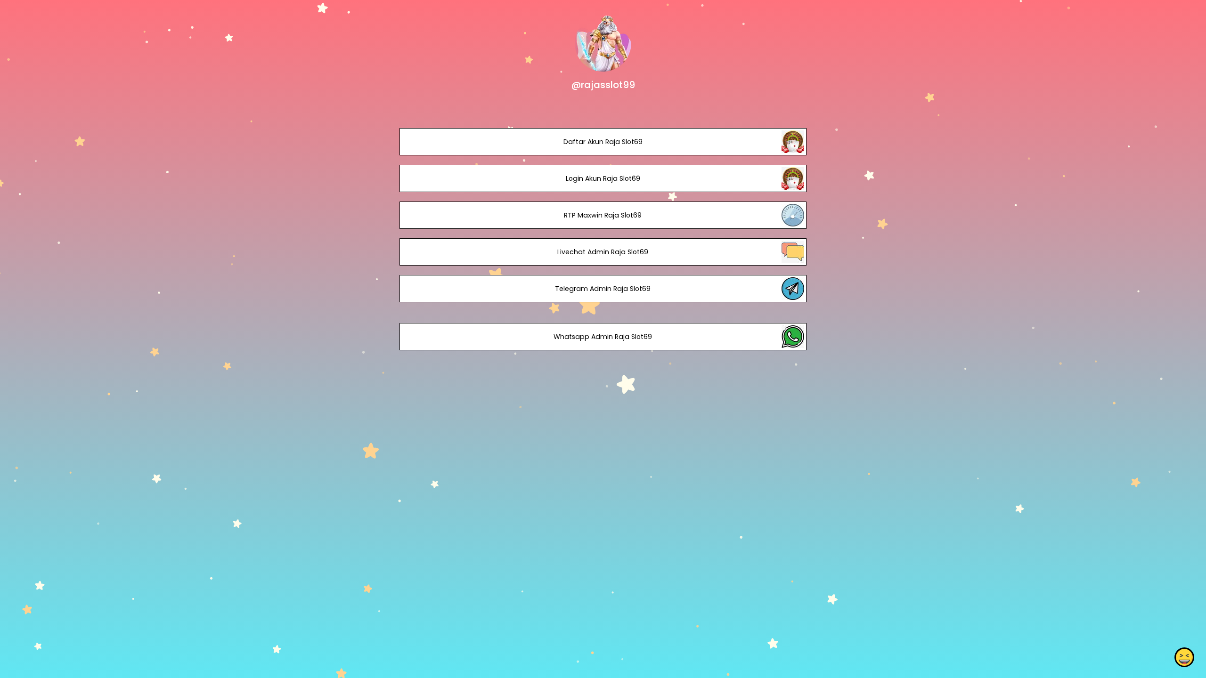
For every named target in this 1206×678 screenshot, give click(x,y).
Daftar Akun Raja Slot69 (603, 141)
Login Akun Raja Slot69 (603, 178)
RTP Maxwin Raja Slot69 (603, 215)
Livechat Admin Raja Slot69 (602, 252)
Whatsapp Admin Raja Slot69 (603, 336)
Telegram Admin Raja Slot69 (603, 288)
